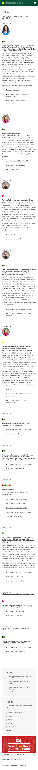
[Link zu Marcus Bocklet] (19, 629)
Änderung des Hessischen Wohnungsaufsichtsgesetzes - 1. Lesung (16, 134)
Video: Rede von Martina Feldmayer (16, 165)
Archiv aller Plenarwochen (13, 692)
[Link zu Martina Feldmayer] (19, 119)
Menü (35, 3)
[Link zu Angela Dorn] (19, 30)
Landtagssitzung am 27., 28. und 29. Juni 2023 (20, 682)
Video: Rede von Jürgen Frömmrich (16, 239)
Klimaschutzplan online (12, 90)
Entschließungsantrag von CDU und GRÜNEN (19, 309)
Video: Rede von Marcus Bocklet (15, 652)
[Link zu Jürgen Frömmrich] (19, 185)
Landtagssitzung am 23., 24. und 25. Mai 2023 (20, 688)
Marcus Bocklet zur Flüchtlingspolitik (16, 508)
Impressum (23, 765)
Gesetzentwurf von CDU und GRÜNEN (17, 161)
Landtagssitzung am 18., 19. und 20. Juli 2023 (20, 677)
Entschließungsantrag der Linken (15, 611)
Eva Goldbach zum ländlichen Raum (16, 499)
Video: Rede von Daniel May (14, 616)
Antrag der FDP (10, 389)
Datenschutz (5, 765)
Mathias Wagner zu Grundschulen (15, 503)
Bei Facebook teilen (2, 659)
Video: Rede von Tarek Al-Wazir (15, 581)
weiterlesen (29, 85)
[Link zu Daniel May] (19, 594)
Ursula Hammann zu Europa (14, 516)
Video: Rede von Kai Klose (13, 434)
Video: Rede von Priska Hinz (14, 169)
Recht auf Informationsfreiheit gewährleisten (17, 200)
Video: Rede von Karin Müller (14, 577)
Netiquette (14, 765)
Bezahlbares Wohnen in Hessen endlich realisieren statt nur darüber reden (16, 347)
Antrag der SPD (10, 235)
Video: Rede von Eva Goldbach (15, 469)
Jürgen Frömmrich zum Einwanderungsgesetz (19, 512)
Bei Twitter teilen (5, 659)
